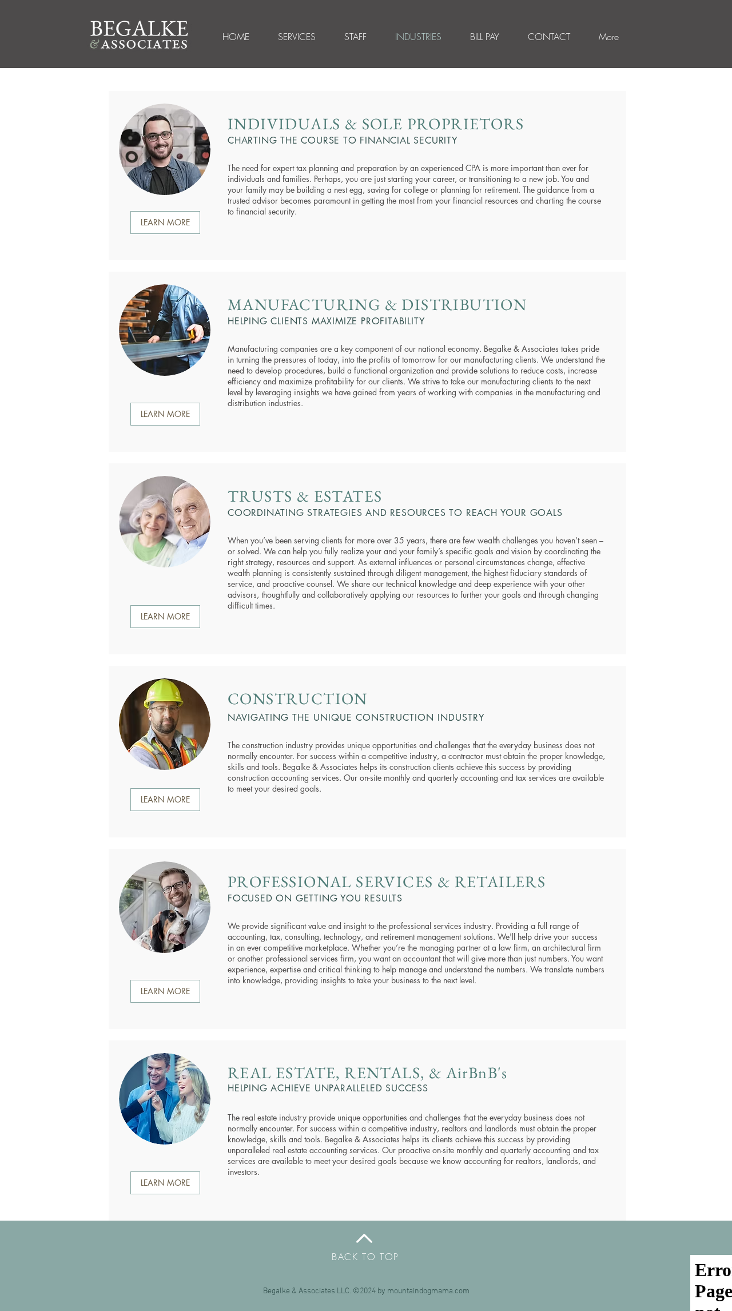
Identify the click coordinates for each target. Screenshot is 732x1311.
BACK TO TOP (365, 1256)
